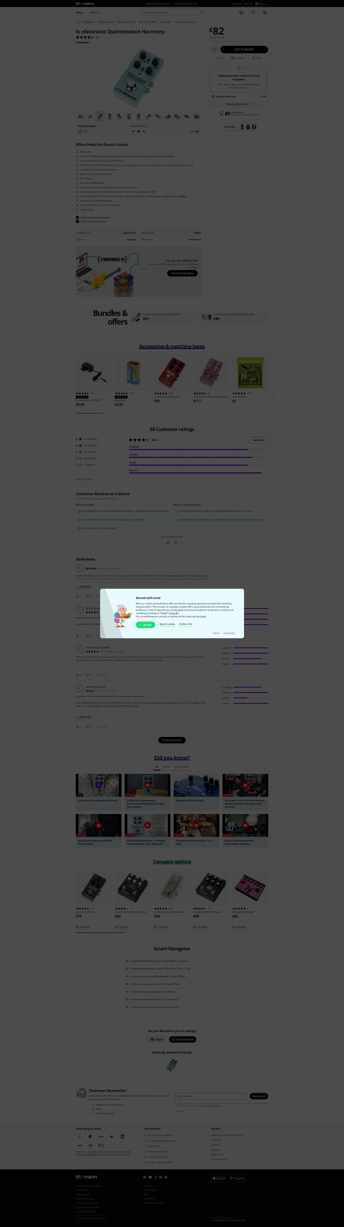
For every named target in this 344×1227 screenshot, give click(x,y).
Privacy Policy (229, 633)
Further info (185, 624)
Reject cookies (167, 624)
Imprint (216, 633)
